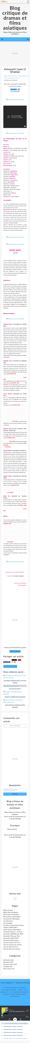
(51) (8, 969)
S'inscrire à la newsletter (10, 666)
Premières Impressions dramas (13, 925)
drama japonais (14, 84)
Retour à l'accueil (15, 651)
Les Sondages (7, 923)
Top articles (19, 989)
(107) (10, 964)
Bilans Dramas (8, 910)
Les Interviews (8, 921)
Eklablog (27, 983)
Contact (26, 989)
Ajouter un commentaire (15, 725)
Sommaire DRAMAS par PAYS (13, 934)
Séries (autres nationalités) (12, 929)
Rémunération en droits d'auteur (21, 992)
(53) (7, 966)
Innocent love (12, 86)
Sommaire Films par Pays (11, 936)
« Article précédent (9, 647)
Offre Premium (6, 994)
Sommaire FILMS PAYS (11, 938)
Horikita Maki (22, 84)
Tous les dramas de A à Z (11, 942)
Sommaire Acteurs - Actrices (12, 932)
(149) (8, 962)
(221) (8, 960)
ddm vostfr (7, 84)
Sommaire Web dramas (11, 940)
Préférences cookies (14, 996)
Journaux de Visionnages (11, 919)
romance (19, 86)
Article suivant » (21, 647)
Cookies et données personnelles (18, 994)
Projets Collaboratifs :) (10, 927)
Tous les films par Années (11, 949)
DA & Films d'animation (11, 914)
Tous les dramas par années (12, 945)
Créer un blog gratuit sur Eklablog (8, 989)
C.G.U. (11, 992)
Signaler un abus (4, 992)
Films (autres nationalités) (11, 917)
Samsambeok (19, 816)
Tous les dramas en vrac (11, 78)
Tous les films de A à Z (10, 947)
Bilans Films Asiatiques (10, 912)
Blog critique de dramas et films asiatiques (15, 18)
